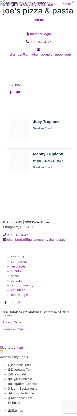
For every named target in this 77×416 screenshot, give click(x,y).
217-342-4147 (17, 235)
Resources (18, 266)
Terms (17, 322)
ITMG (20, 329)
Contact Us (19, 262)
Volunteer (18, 290)
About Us (17, 257)
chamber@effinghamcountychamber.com (37, 239)
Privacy (7, 322)
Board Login (19, 295)
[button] (1, 352)
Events (16, 271)
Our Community (22, 285)
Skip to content (11, 347)
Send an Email (42, 128)
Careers (16, 280)
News (15, 276)
